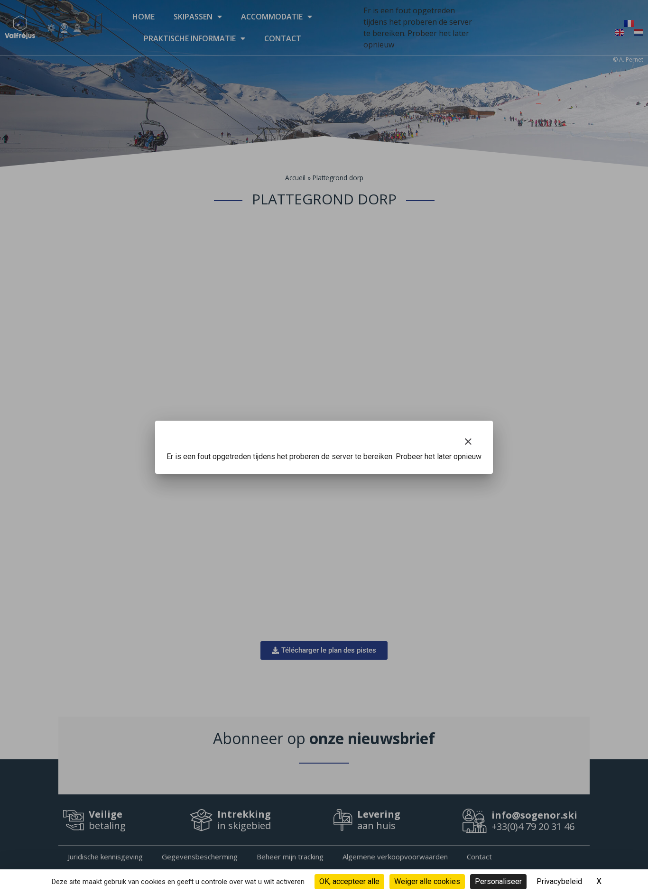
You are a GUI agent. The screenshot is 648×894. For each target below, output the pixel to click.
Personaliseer (498, 881)
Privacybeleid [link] (559, 881)
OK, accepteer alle (349, 881)
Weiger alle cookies (427, 881)
